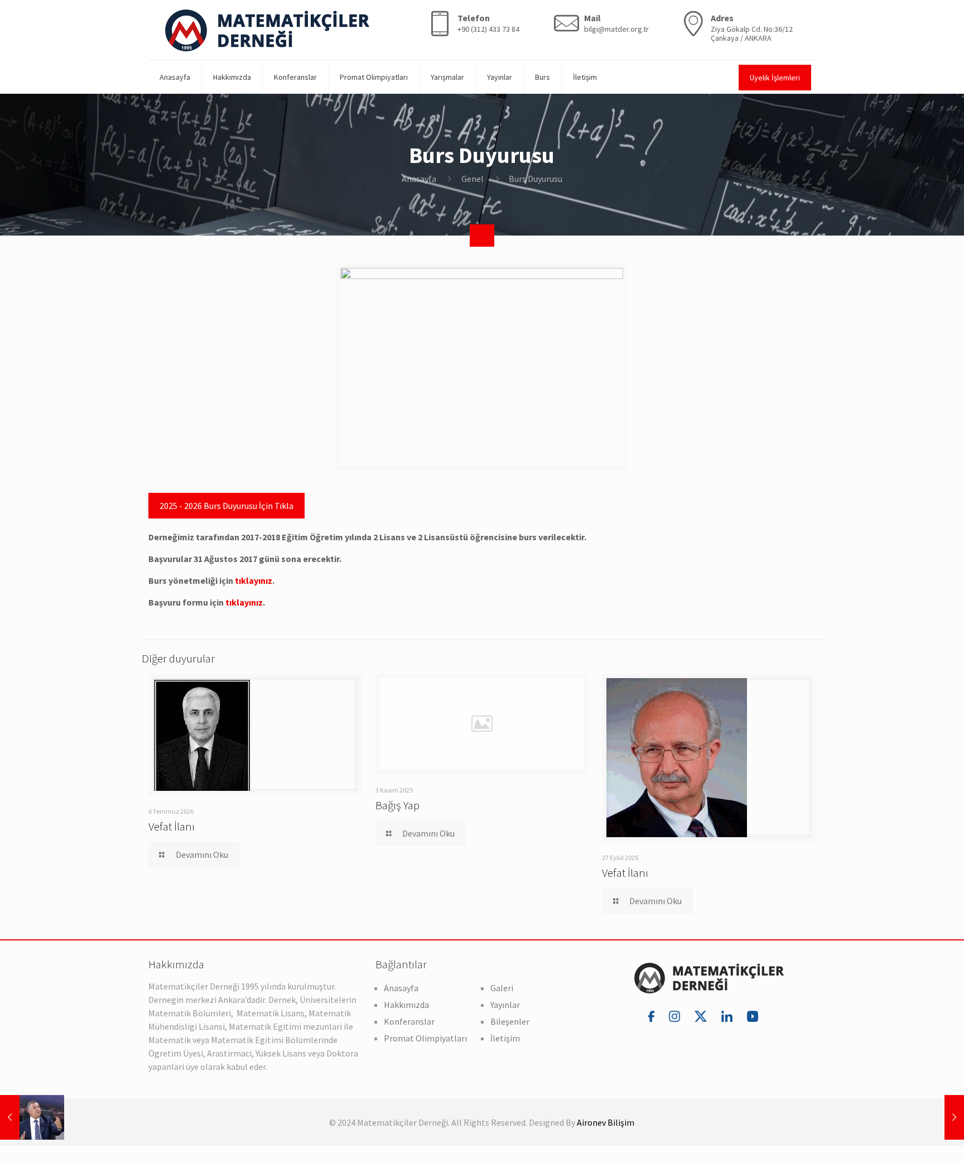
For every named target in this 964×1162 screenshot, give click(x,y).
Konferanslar (409, 1021)
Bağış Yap (397, 805)
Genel (472, 178)
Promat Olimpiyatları (425, 1038)
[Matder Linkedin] (728, 1015)
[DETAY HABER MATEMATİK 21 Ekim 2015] (32, 1117)
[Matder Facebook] (653, 1015)
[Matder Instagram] (676, 1015)
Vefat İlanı (171, 826)
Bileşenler (509, 1021)
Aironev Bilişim (605, 1122)
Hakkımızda (406, 1004)
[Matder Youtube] (752, 1015)
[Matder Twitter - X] (702, 1015)
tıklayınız (253, 580)
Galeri (501, 987)
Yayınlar (505, 1004)
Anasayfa (419, 178)
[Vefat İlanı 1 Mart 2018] (932, 1117)
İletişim (505, 1038)
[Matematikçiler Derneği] (267, 30)
